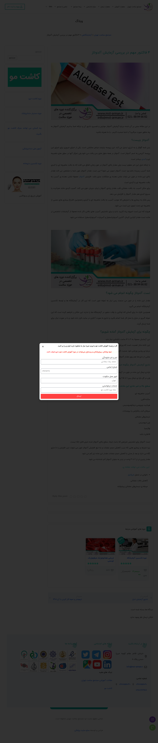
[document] (79, 371)
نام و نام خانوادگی (109, 357)
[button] (43, 346)
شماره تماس (112, 367)
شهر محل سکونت (110, 376)
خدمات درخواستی (109, 386)
